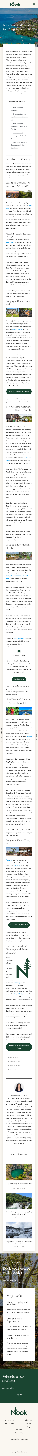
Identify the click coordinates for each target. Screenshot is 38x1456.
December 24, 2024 (19, 1188)
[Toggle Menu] (34, 4)
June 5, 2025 (19, 1217)
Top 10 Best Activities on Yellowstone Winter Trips (19, 1242)
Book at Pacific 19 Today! (19, 925)
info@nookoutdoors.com (19, 1439)
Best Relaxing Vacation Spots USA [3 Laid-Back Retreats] (19, 1213)
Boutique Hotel (13, 1057)
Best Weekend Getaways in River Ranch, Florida (20, 126)
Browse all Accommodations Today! (19, 1047)
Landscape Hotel (14, 1061)
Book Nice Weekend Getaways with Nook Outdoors (19, 145)
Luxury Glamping (14, 1065)
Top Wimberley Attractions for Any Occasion (19, 1184)
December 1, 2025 (19, 1246)
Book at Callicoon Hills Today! (19, 391)
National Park (13, 1070)
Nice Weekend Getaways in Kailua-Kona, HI (20, 135)
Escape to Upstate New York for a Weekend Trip (19, 117)
